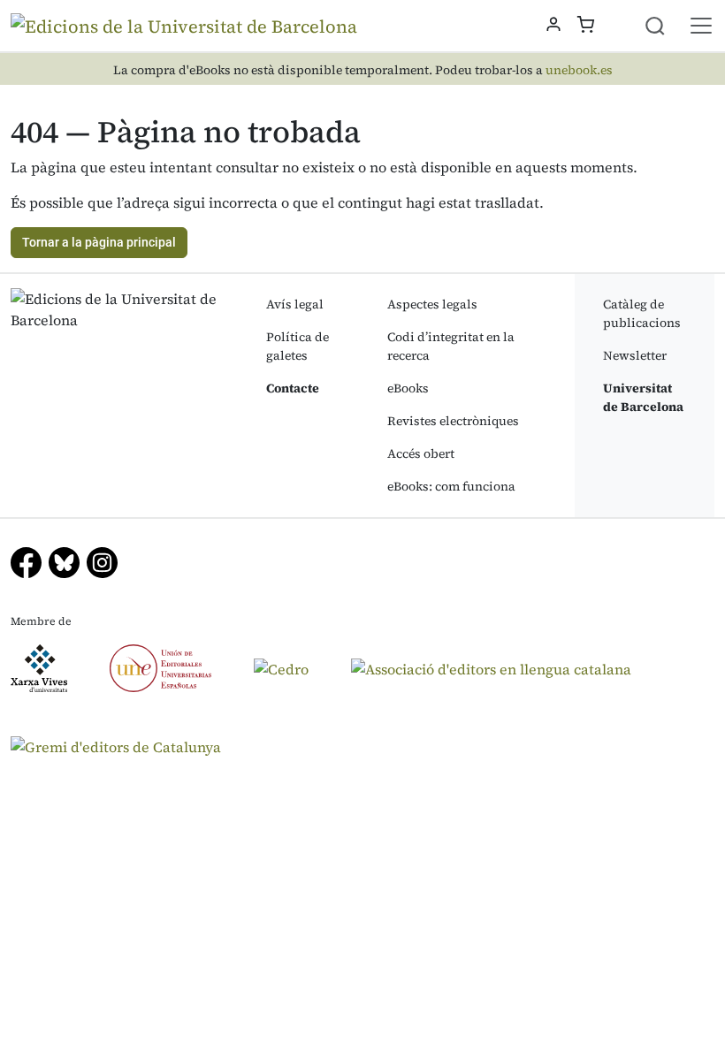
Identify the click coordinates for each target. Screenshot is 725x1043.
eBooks (408, 388)
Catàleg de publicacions (642, 313)
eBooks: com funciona (451, 486)
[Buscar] (666, 25)
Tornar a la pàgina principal (99, 242)
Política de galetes (297, 346)
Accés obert (420, 453)
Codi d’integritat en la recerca (451, 346)
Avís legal (295, 304)
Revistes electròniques (453, 421)
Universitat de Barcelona (643, 397)
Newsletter (635, 355)
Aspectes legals (432, 304)
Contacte (292, 388)
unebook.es (579, 70)
